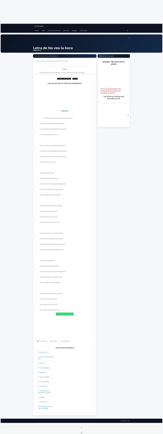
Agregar (74, 30)
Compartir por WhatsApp (65, 314)
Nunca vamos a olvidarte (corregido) (44, 392)
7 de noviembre (44, 382)
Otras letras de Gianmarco (65, 348)
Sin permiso (43, 402)
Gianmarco (49, 61)
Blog (43, 30)
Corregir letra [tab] (66, 341)
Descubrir (66, 30)
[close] (81, 427)
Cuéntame (43, 372)
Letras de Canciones (54, 30)
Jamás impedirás (45, 377)
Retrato (42, 363)
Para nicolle (43, 386)
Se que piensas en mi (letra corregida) (45, 407)
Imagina (42, 397)
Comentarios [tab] (43, 341)
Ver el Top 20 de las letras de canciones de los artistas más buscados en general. (110, 91)
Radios (37, 30)
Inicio (38, 61)
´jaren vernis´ (43, 352)
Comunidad (83, 30)
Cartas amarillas (44, 368)
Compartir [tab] (54, 341)
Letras (43, 61)
